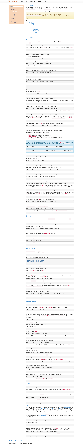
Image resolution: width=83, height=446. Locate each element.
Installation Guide (13, 11)
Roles (34, 28)
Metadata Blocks (36, 30)
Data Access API (13, 17)
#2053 (56, 408)
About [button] (21, 1)
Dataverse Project (14, 1)
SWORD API (13, 14)
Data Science (11, 440)
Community (26, 1)
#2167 (51, 408)
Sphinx (47, 440)
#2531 (68, 411)
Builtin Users (35, 27)
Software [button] (39, 1)
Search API (13, 15)
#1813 (40, 408)
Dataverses (35, 24)
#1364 (37, 408)
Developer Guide (13, 22)
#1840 (42, 408)
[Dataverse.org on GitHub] (38, 440)
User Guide (12, 9)
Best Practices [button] (32, 1)
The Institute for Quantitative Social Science (23, 440)
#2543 (60, 408)
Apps (12, 21)
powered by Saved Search (42, 415)
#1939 (48, 408)
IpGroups (37, 32)
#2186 (53, 408)
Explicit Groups (35, 29)
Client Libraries (13, 19)
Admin (34, 31)
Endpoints (32, 23)
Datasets (34, 25)
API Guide (12, 12)
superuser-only (67, 407)
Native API (12, 18)
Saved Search (37, 33)
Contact (44, 1)
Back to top (72, 440)
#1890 (45, 408)
